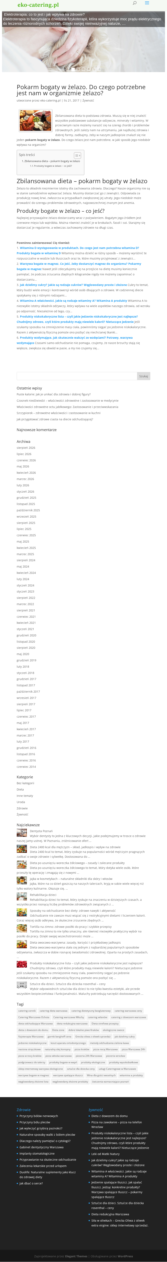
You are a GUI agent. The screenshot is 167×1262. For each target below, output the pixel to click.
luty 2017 (23, 741)
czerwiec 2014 (26, 767)
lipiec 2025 (24, 529)
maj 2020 (23, 654)
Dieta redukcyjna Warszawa (110, 1214)
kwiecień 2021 (26, 623)
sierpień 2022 (26, 598)
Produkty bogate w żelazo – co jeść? (53, 165)
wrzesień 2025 (26, 516)
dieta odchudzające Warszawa (35, 1023)
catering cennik (27, 1010)
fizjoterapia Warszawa (31, 1036)
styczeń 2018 (25, 673)
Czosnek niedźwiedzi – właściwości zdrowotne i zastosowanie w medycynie (68, 400)
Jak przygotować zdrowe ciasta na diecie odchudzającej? (55, 419)
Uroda (21, 802)
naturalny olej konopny (57, 1049)
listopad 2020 (26, 641)
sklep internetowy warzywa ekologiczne (40, 1069)
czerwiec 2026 (26, 460)
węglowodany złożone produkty (70, 1081)
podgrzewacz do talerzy (31, 1062)
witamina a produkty (131, 1075)
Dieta (20, 789)
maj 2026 (23, 466)
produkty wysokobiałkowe (123, 1062)
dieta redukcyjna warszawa (72, 1023)
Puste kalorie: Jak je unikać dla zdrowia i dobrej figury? (54, 394)
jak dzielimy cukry (125, 1036)
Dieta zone (58, 1030)
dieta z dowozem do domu (33, 1030)
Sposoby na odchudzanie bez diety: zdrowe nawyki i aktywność (73, 911)
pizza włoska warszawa (58, 1056)
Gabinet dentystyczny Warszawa (42, 1147)
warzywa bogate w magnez (33, 1075)
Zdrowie (22, 808)
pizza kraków (82, 1049)
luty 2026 (23, 485)
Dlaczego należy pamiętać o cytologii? (45, 1141)
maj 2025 (23, 541)
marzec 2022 (25, 604)
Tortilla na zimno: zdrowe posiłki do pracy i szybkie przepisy (71, 927)
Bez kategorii (25, 783)
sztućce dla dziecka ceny (81, 1069)
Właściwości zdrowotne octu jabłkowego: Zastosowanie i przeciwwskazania (67, 407)
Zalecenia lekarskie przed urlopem (43, 1166)
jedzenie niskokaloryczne (32, 1043)
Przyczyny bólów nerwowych (39, 1116)
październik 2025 (28, 510)
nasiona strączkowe (29, 1049)
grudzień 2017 (26, 679)
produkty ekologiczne (93, 1062)
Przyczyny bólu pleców (35, 1122)
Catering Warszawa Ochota (33, 1017)
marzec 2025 (25, 554)
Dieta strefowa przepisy (105, 1023)
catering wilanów (97, 1017)
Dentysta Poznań (41, 831)
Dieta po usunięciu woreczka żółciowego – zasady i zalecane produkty (77, 863)
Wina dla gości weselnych (101, 1075)
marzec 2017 (25, 735)
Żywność (88, 100)
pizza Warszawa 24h (133, 1049)
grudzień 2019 (26, 660)
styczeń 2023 (25, 591)
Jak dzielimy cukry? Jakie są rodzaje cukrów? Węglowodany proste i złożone (73, 285)
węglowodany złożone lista (33, 1081)
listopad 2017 (26, 685)
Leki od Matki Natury (105, 1154)
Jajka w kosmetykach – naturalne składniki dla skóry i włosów (71, 879)
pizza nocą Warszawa (105, 1049)
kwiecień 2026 (26, 473)
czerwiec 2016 (26, 760)
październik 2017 (28, 691)
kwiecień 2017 (26, 729)
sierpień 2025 (26, 523)
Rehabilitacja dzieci (43, 895)
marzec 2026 (25, 479)
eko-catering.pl (50, 100)
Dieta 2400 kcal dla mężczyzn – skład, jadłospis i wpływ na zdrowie (75, 847)
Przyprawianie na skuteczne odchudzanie (48, 1159)
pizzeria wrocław (115, 1056)
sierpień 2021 (26, 610)
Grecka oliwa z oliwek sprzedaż (93, 1036)
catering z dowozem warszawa (128, 1017)
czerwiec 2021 (26, 617)
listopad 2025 (26, 504)
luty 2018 (23, 666)
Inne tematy (25, 796)
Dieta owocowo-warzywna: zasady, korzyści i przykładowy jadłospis (75, 942)
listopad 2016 (26, 754)
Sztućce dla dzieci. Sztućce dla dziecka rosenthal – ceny (67, 984)
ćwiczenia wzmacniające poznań (110, 1081)
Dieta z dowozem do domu (109, 1116)
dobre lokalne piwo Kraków (83, 1030)
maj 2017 (23, 723)
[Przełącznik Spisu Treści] (75, 155)
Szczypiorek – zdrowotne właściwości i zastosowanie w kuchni (59, 413)
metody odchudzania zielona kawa (109, 1043)
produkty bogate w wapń (63, 1062)
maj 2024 (23, 566)
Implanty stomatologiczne (37, 1153)
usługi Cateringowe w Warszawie (117, 1069)
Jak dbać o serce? (31, 1183)
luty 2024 (23, 579)
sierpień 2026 (26, 448)
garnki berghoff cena (59, 1036)
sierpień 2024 (26, 560)
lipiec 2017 (24, 710)
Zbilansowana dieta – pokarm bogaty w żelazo (52, 161)
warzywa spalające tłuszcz (68, 1075)
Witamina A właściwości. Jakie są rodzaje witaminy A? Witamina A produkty (73, 301)
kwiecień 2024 (26, 573)
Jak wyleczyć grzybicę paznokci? (41, 1128)
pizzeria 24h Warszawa (89, 1056)
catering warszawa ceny (128, 1010)
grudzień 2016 (26, 748)
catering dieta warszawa (53, 1010)
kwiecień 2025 (26, 548)
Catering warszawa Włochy (68, 1017)
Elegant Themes (76, 1256)
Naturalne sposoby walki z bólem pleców (47, 1135)
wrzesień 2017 (26, 698)
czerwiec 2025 (26, 535)
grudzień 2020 (26, 635)
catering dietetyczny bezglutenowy (91, 1010)
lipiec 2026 (24, 454)
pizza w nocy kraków (29, 1056)
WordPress (125, 1256)
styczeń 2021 (25, 629)
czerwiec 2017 (26, 716)
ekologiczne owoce (113, 1030)
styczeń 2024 (25, 585)
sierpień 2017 (26, 704)
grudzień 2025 (26, 498)
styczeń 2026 (25, 491)
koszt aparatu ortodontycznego (68, 1043)
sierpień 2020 (26, 648)
